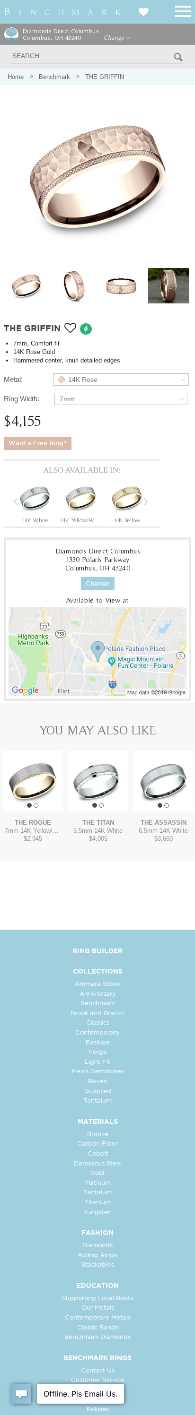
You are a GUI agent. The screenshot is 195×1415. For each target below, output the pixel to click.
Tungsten (97, 1212)
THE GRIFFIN (104, 76)
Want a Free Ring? (38, 443)
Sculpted (97, 1091)
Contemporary (97, 1032)
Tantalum (97, 1101)
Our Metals (97, 1308)
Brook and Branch (98, 1013)
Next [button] (153, 503)
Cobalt (98, 1153)
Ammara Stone (97, 984)
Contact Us (98, 1370)
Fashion (97, 1042)
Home (16, 76)
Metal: (13, 379)
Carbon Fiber (97, 1144)
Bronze (97, 1134)
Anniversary (98, 994)
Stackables (97, 1265)
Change (115, 38)
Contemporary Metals (98, 1317)
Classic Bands (97, 1327)
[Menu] (183, 9)
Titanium (98, 1202)
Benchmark (54, 76)
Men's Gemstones (97, 1071)
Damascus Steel (98, 1163)
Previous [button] (23, 503)
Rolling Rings (97, 1255)
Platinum (97, 1183)
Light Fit (97, 1062)
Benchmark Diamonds (97, 1337)
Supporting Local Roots (97, 1298)
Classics (97, 1023)
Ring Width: (21, 399)
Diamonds (97, 1245)
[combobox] (121, 379)
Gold (97, 1173)
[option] (35, 502)
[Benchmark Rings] (63, 12)
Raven (97, 1081)
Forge (98, 1052)
